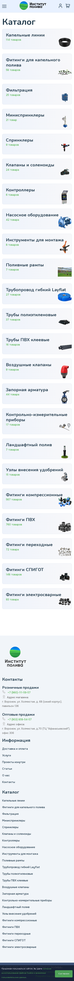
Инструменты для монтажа (20, 854)
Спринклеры (10, 827)
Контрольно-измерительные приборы (27, 900)
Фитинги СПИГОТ (14, 940)
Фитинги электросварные (19, 947)
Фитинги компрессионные (19, 920)
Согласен (63, 973)
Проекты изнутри (13, 762)
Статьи (7, 769)
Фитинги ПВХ (11, 927)
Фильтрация (10, 814)
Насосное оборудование (18, 847)
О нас (6, 775)
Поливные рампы (13, 860)
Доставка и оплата (15, 749)
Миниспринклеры (13, 820)
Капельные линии (13, 800)
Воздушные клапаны (15, 887)
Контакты (8, 782)
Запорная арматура (15, 894)
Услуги (6, 755)
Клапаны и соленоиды (16, 834)
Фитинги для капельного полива (23, 807)
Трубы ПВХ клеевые (15, 880)
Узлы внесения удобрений (19, 914)
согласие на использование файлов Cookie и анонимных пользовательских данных (26, 973)
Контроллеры (11, 840)
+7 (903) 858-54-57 (20, 719)
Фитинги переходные (16, 933)
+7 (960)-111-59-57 (19, 692)
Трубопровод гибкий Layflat (21, 867)
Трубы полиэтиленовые (17, 874)
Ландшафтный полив (15, 907)
